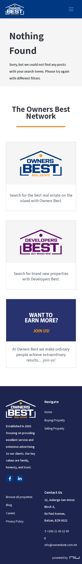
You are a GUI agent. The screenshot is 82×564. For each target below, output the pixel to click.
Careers (10, 513)
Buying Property (54, 420)
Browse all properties (19, 497)
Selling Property (54, 428)
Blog (9, 505)
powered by (60, 557)
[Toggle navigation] (71, 9)
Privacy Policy (14, 521)
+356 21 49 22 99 (58, 531)
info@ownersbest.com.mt (60, 545)
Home (48, 412)
